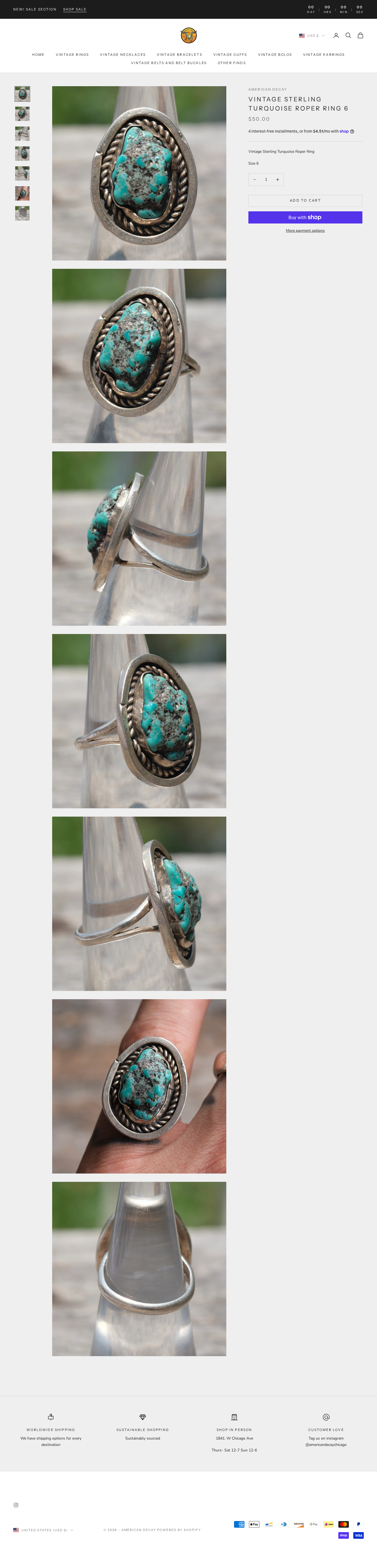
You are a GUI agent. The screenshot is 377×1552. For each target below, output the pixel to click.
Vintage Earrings (324, 54)
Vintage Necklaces (123, 54)
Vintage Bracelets (179, 54)
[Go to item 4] (22, 153)
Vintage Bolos (275, 54)
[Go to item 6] (22, 193)
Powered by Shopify (179, 1530)
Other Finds (232, 63)
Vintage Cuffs (230, 54)
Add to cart (305, 200)
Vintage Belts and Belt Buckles (169, 63)
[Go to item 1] (22, 94)
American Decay (267, 89)
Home (38, 54)
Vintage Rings (72, 54)
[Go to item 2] (22, 114)
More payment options (305, 230)
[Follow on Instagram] (16, 1505)
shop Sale (75, 9)
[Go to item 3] (22, 133)
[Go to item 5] (22, 173)
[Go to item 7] (22, 213)
